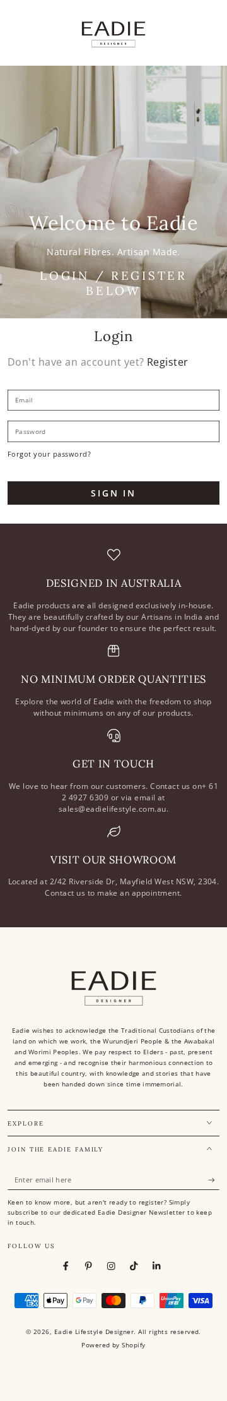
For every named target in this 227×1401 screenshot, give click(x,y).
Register (168, 362)
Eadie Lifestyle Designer (94, 1332)
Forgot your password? (49, 454)
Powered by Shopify (113, 1345)
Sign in (113, 493)
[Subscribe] (213, 1180)
